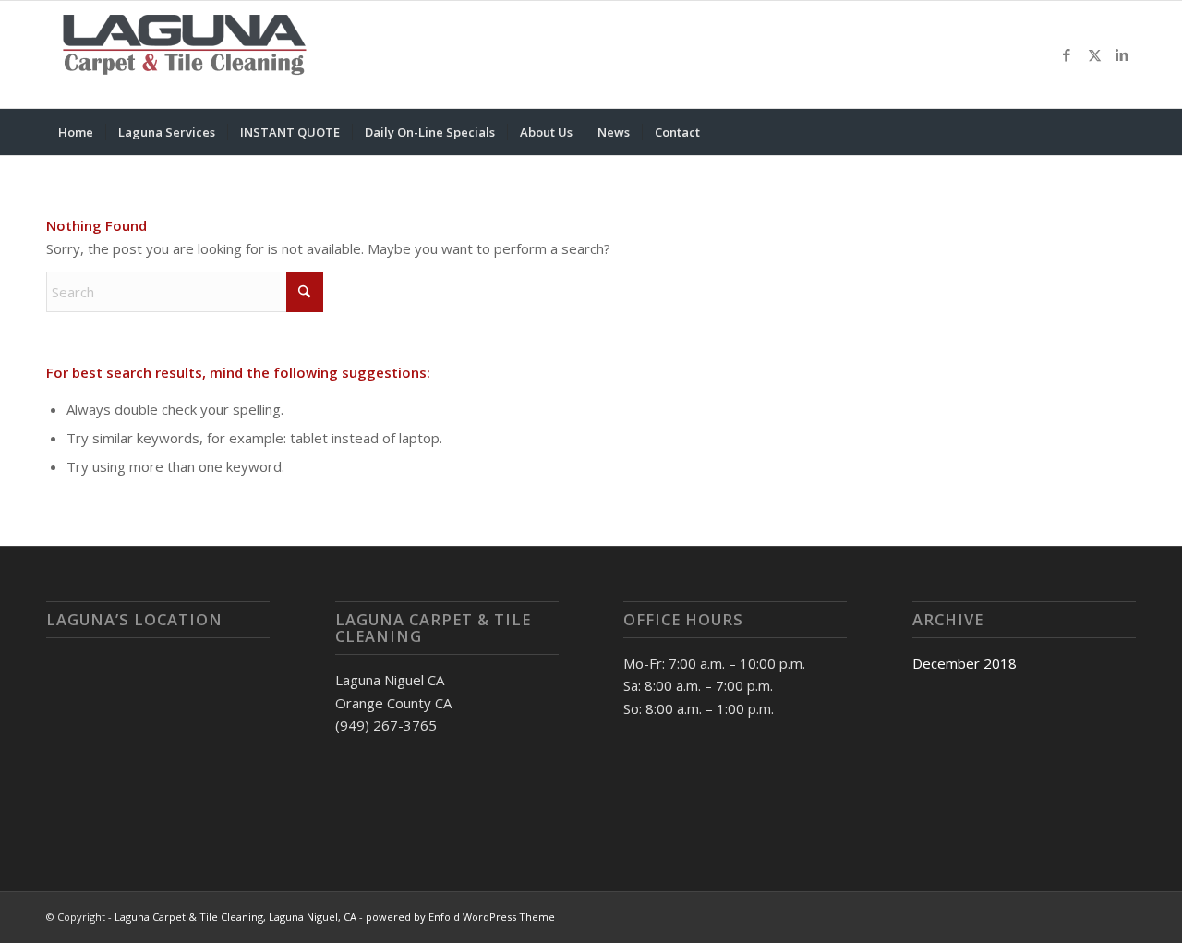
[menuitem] (75, 132)
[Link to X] (1094, 54)
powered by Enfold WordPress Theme (460, 917)
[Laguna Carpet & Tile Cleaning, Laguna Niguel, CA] (184, 54)
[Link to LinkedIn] (1122, 54)
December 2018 (964, 663)
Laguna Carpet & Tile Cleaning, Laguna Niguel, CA (235, 917)
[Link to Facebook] (1066, 54)
